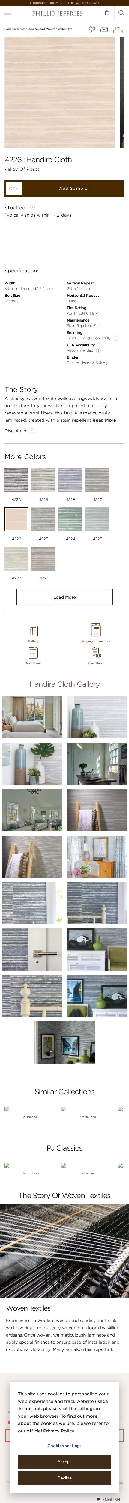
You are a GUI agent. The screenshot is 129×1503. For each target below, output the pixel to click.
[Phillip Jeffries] (57, 14)
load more (64, 597)
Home (7, 28)
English (111, 1499)
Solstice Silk (30, 1116)
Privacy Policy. (59, 1430)
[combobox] (108, 1499)
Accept (64, 1461)
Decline (65, 1477)
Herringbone (31, 1173)
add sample (73, 188)
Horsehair (87, 1173)
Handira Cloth (64, 28)
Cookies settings (64, 1445)
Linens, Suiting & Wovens (41, 28)
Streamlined (87, 1116)
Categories (19, 28)
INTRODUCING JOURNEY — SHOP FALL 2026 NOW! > (64, 3)
